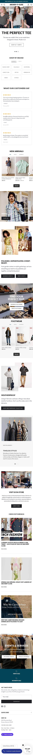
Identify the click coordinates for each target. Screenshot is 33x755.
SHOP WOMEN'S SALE (16, 42)
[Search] (5, 4)
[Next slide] (29, 173)
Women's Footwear (16, 304)
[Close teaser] (23, 745)
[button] (27, 749)
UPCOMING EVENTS (9, 656)
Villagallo (16, 67)
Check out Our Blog (16, 514)
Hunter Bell (27, 67)
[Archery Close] (16, 4)
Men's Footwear (16, 308)
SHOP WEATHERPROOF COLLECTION (13, 408)
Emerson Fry (27, 72)
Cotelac (16, 77)
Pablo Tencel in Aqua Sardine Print (20, 178)
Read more (4, 548)
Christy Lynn (6, 72)
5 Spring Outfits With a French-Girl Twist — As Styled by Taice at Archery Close (15, 544)
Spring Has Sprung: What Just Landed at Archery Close (16, 583)
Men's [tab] (20, 61)
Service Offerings (24, 656)
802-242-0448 (7, 725)
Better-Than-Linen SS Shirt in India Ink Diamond (8, 178)
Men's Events (21, 276)
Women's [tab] (13, 61)
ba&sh (6, 77)
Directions (16, 506)
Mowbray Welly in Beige (21, 347)
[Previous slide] (3, 173)
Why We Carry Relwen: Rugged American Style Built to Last (12, 620)
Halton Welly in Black (6, 347)
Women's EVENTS (8, 276)
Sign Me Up (16, 701)
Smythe (16, 72)
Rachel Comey (6, 67)
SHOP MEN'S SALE (16, 47)
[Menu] (1, 4)
